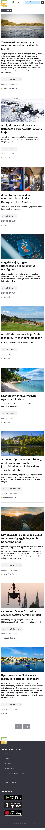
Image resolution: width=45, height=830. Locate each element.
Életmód (6, 158)
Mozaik (6, 225)
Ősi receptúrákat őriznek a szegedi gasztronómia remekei (21, 613)
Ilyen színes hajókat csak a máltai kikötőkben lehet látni (20, 677)
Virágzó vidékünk (10, 88)
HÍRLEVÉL (8, 758)
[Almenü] (12, 2)
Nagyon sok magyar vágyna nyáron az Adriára (18, 397)
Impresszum (9, 768)
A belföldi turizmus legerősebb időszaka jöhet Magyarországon (21, 336)
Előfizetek (32, 2)
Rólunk (8, 763)
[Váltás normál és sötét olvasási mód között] (18, 2)
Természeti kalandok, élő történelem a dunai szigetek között (19, 45)
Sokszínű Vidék (8, 149)
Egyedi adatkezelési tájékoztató (18, 778)
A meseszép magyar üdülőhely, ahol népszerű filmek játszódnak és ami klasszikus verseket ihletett (21, 465)
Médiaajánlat (10, 783)
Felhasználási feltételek (15, 773)
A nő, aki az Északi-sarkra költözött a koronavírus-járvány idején (21, 129)
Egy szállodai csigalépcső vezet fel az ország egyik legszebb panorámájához (21, 538)
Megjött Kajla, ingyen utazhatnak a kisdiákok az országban (18, 266)
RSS (6, 754)
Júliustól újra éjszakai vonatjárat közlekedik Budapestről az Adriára (16, 198)
